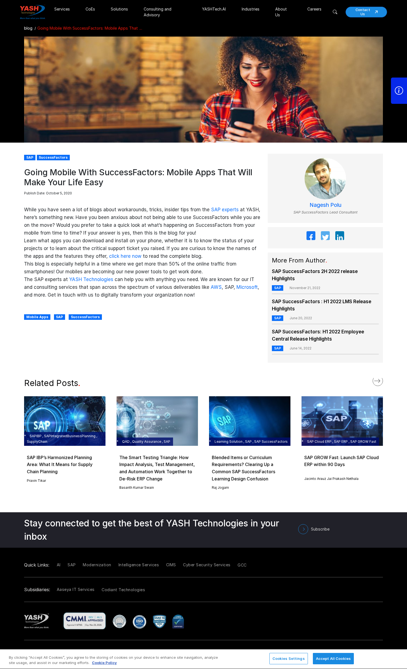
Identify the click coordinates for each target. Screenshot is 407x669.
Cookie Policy (104, 663)
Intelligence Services (139, 564)
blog (28, 28)
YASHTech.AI (214, 9)
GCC (242, 565)
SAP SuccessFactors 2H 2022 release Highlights (315, 275)
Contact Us (363, 12)
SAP (59, 317)
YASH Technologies (91, 279)
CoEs (90, 9)
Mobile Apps (37, 317)
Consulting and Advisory (157, 12)
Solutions (119, 9)
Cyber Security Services (207, 564)
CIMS (171, 564)
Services (62, 9)
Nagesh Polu (325, 205)
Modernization (97, 564)
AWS (216, 287)
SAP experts (225, 209)
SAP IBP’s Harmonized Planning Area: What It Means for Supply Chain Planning (59, 464)
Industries (250, 9)
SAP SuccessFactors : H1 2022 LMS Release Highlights (321, 305)
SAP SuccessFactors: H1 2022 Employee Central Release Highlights (318, 335)
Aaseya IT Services (76, 589)
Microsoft (247, 287)
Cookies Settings (288, 658)
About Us (281, 12)
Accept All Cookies (333, 658)
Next (383, 379)
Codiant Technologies (123, 589)
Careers (314, 9)
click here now (125, 256)
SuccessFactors (85, 317)
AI (59, 564)
